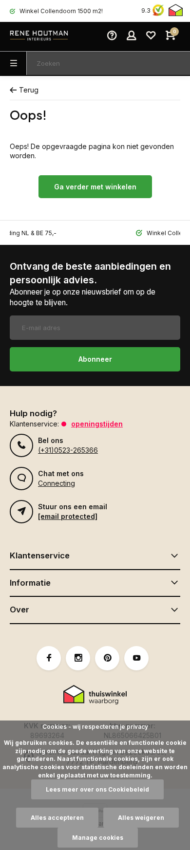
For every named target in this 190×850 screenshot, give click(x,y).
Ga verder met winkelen (95, 187)
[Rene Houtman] (39, 36)
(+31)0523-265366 (68, 450)
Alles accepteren (57, 817)
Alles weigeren (141, 817)
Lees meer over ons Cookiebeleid (97, 789)
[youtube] (136, 658)
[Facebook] (49, 658)
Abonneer (95, 359)
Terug (28, 90)
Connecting (56, 483)
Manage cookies (97, 837)
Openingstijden (97, 424)
